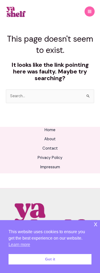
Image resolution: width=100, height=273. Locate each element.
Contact (50, 148)
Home (50, 129)
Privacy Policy (50, 157)
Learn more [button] (19, 244)
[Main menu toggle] (90, 11)
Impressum (50, 167)
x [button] (95, 224)
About (50, 139)
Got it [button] (50, 259)
